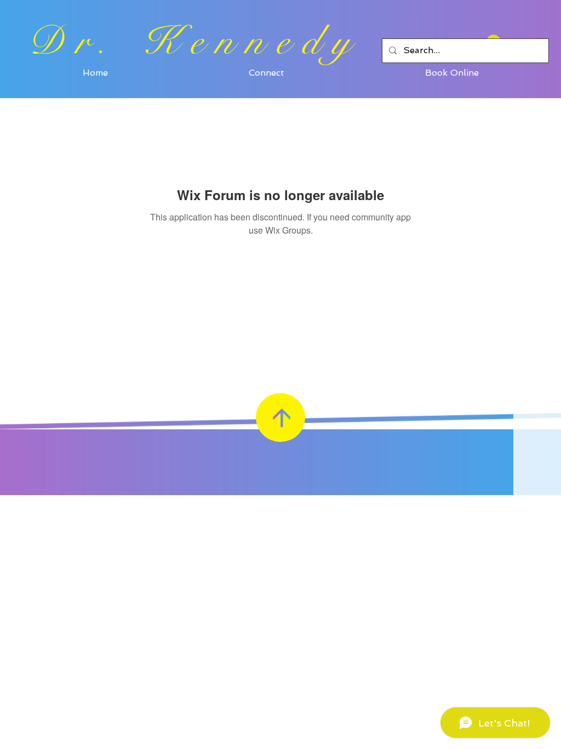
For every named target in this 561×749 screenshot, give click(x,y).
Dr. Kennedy (195, 41)
